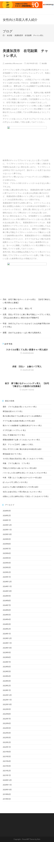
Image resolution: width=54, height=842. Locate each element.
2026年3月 (7, 510)
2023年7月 (7, 662)
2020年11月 (7, 785)
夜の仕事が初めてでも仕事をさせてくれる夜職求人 (22, 416)
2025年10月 (7, 534)
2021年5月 (7, 756)
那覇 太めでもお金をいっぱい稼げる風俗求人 (22, 332)
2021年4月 (7, 761)
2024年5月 (7, 614)
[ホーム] (3, 35)
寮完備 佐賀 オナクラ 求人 (13, 411)
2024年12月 (7, 581)
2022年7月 (7, 718)
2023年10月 (7, 648)
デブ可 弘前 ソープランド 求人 (14, 430)
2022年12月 (7, 695)
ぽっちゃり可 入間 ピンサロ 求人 (15, 482)
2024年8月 (7, 600)
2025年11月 (7, 529)
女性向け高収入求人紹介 (20, 19)
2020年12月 (7, 780)
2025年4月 (7, 563)
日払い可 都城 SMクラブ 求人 (14, 435)
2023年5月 (7, 671)
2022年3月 (7, 737)
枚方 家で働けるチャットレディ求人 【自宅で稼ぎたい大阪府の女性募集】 (27, 385)
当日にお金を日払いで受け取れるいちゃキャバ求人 (22, 492)
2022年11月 (7, 700)
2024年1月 (7, 633)
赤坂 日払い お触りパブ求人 (27, 366)
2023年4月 (7, 676)
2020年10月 (7, 789)
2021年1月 (7, 775)
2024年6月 (7, 610)
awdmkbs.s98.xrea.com (13, 63)
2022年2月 (7, 742)
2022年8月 (7, 714)
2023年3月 (7, 681)
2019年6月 (7, 794)
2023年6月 (7, 666)
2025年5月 (7, 558)
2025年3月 (7, 567)
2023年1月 (7, 690)
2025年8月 (7, 544)
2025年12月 (7, 525)
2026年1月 (7, 520)
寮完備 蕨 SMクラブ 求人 (12, 454)
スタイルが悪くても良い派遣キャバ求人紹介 (27, 349)
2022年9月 (7, 709)
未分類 (44, 63)
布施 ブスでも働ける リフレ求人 (16, 463)
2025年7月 (7, 548)
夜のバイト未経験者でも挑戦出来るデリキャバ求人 (22, 425)
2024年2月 (7, 629)
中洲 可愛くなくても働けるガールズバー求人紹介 (22, 477)
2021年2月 (7, 770)
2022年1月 (7, 747)
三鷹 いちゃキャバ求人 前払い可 (17, 308)
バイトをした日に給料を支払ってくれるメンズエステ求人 (25, 473)
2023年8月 (7, 657)
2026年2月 (7, 515)
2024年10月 (7, 591)
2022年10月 (7, 704)
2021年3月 (7, 766)
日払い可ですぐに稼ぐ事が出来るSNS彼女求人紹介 (22, 449)
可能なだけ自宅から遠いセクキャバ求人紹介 (20, 468)
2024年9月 (7, 596)
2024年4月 (7, 619)
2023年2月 (7, 685)
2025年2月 (7, 572)
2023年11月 (7, 643)
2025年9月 (7, 539)
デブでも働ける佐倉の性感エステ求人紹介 (19, 421)
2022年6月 (7, 723)
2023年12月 (7, 638)
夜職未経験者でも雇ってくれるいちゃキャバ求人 (21, 439)
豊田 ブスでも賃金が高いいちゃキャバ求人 (20, 406)
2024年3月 (7, 624)
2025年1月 (7, 577)
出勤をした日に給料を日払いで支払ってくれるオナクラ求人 (26, 496)
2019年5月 (7, 799)
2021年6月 (7, 751)
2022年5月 (7, 728)
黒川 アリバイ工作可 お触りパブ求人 (18, 444)
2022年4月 (7, 733)
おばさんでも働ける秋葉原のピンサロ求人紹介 (21, 487)
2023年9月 (7, 652)
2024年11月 (7, 586)
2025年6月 (7, 553)
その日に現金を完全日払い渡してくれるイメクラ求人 (23, 458)
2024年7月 (7, 605)
